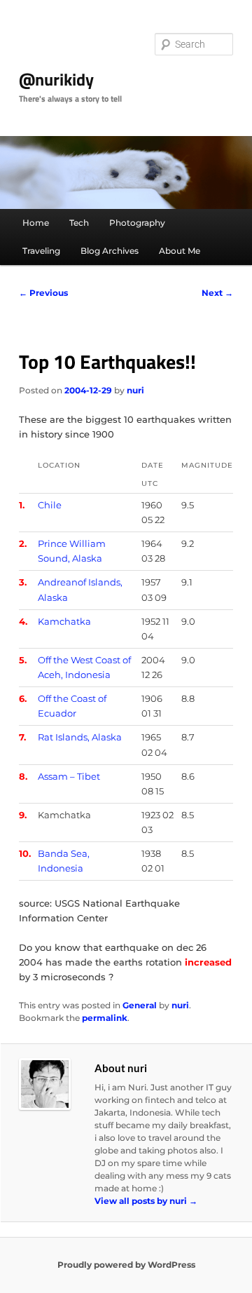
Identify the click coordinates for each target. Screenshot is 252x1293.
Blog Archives (109, 250)
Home (35, 222)
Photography (137, 222)
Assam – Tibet (69, 776)
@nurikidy (56, 79)
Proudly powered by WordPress (126, 1264)
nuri (135, 390)
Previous (43, 292)
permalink (104, 1018)
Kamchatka (64, 621)
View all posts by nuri (145, 1201)
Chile (50, 504)
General (139, 1005)
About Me (179, 250)
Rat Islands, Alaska (80, 737)
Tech (79, 222)
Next (217, 292)
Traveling (41, 250)
